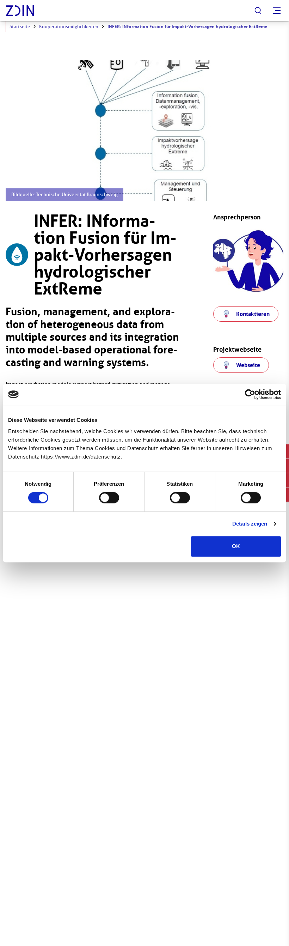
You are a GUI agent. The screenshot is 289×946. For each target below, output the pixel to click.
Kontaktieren (253, 313)
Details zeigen (249, 524)
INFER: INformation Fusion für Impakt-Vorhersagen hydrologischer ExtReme (187, 27)
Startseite (20, 27)
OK (236, 546)
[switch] (109, 497)
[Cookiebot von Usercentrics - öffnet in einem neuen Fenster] (250, 394)
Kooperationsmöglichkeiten (68, 27)
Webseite (248, 365)
